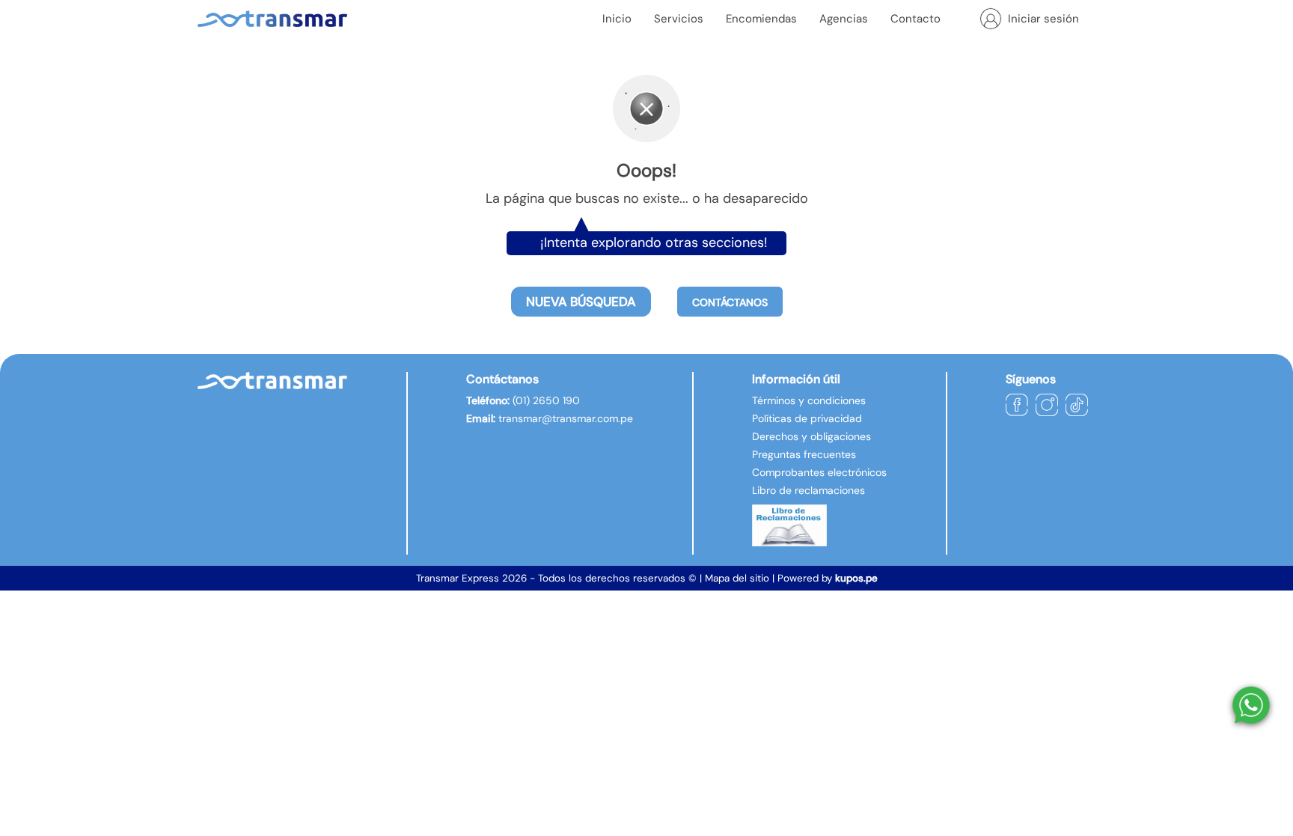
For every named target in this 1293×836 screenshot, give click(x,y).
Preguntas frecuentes (804, 454)
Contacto (915, 18)
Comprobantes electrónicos (819, 472)
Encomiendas (761, 18)
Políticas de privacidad (807, 418)
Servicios (678, 18)
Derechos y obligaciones (811, 436)
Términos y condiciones (809, 400)
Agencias (843, 18)
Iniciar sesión (1043, 18)
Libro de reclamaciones (808, 490)
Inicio (617, 18)
